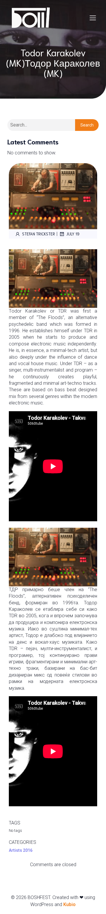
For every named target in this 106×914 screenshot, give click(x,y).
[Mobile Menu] (92, 17)
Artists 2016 (20, 850)
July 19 (73, 233)
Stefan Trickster (38, 233)
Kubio (69, 904)
